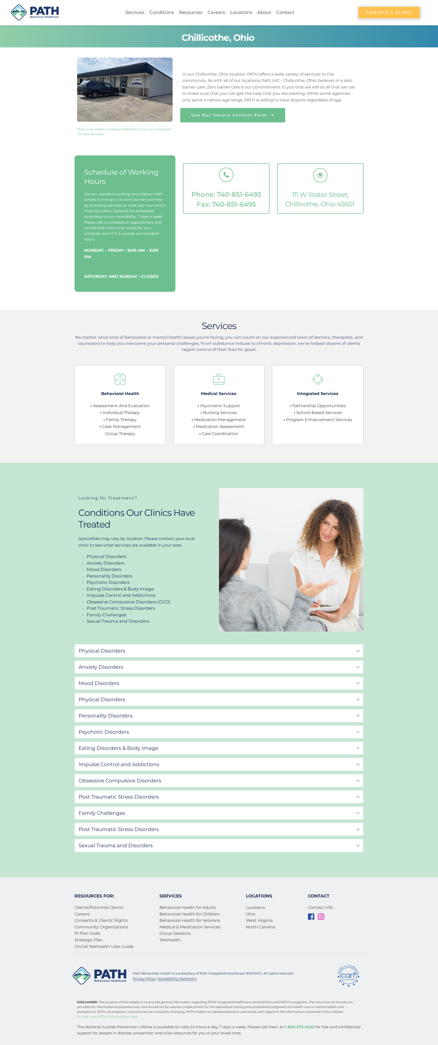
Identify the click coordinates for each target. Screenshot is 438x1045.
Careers (82, 914)
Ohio (251, 914)
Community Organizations (101, 927)
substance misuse (231, 343)
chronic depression (276, 343)
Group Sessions (175, 933)
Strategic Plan (89, 940)
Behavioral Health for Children (189, 914)
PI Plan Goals (87, 933)
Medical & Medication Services (190, 927)
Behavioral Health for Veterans (190, 920)
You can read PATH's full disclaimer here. (107, 1016)
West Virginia (259, 920)
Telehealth (170, 940)
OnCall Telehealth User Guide (105, 946)
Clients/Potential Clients (99, 907)
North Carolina (260, 927)
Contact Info (320, 907)
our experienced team (285, 337)
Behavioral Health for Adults (187, 907)
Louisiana (255, 907)
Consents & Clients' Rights (101, 920)
